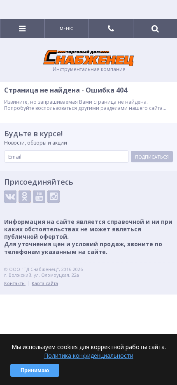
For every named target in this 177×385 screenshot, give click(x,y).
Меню (67, 28)
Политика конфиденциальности (88, 355)
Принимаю (35, 370)
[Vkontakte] (10, 196)
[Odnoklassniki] (25, 196)
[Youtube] (39, 196)
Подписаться (152, 157)
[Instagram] (53, 196)
